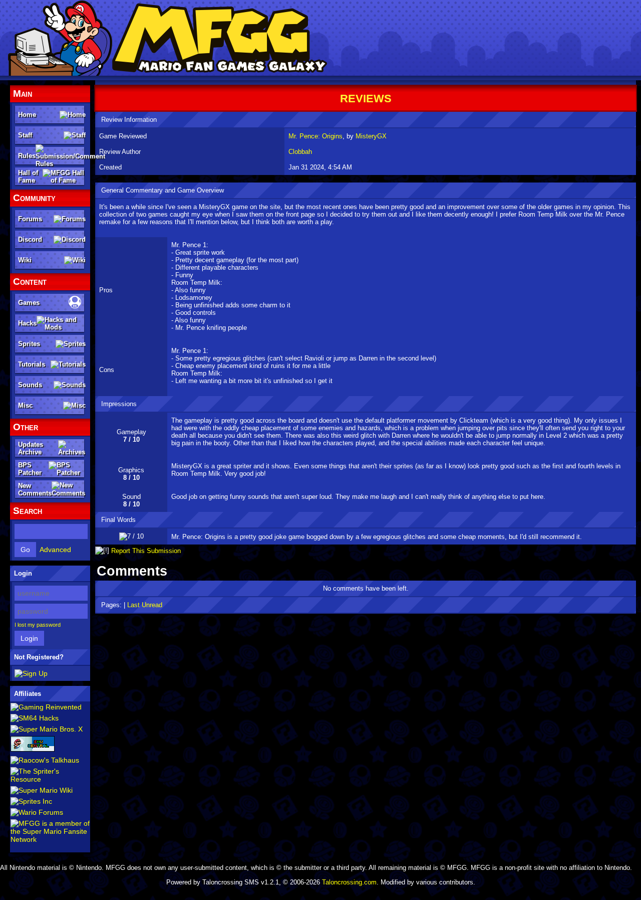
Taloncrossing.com (349, 882)
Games (29, 302)
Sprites (29, 343)
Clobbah (300, 151)
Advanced (55, 550)
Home (27, 114)
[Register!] (31, 673)
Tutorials (31, 364)
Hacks (27, 323)
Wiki (25, 260)
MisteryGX (371, 136)
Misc (25, 405)
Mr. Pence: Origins (315, 136)
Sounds (30, 385)
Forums (30, 219)
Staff (25, 135)
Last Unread (144, 605)
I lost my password (38, 625)
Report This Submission (146, 551)
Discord (30, 239)
